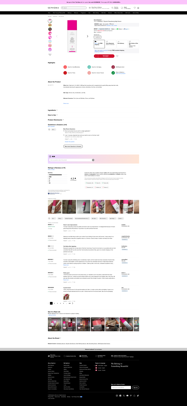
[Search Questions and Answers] (49, 129)
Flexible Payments (83, 385)
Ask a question (106, 24)
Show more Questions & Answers (73, 146)
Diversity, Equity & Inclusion (53, 383)
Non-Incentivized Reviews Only (81, 218)
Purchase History (67, 373)
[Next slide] (87, 36)
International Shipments (84, 375)
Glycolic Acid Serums (71, 343)
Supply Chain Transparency (53, 373)
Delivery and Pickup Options (85, 369)
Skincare (76, 13)
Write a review (51, 169)
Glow (112, 25)
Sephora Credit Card (68, 367)
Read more (66, 265)
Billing (80, 373)
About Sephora (51, 365)
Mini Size (104, 13)
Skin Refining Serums (81, 343)
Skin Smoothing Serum (92, 343)
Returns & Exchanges (83, 367)
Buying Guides (82, 377)
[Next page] (72, 303)
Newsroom (50, 367)
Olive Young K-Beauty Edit (59, 13)
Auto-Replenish (67, 379)
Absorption (108, 25)
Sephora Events (51, 377)
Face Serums (61, 16)
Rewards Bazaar (67, 383)
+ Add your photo (52, 315)
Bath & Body (96, 13)
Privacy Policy (50, 396)
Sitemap (68, 396)
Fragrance (83, 13)
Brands (110, 13)
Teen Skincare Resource (84, 389)
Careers (49, 369)
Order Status (66, 371)
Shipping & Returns (99, 51)
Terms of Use (57, 396)
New (49, 13)
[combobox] (74, 8)
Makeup (69, 13)
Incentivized (57, 212)
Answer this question (70, 141)
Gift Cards (127, 13)
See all (50, 54)
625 (70, 303)
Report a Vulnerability (52, 389)
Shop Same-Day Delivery (69, 389)
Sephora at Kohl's (82, 381)
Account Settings (67, 375)
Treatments (55, 16)
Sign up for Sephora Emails (118, 384)
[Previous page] (48, 303)
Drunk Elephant (98, 20)
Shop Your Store (67, 387)
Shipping (81, 371)
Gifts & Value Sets (118, 13)
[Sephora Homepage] (53, 8)
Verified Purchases (68, 218)
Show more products (120, 73)
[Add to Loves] (117, 56)
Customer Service (83, 365)
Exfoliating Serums (61, 343)
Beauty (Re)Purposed (52, 387)
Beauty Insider (66, 365)
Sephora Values (51, 371)
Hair (89, 13)
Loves (65, 385)
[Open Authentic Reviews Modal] (60, 193)
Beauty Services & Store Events (70, 377)
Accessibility (81, 387)
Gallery (65, 369)
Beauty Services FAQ (83, 379)
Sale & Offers (136, 13)
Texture (115, 25)
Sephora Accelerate (52, 385)
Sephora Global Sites (52, 381)
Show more (66, 103)
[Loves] (134, 8)
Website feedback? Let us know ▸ (93, 349)
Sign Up (136, 387)
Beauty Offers (66, 381)
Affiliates (49, 375)
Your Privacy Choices (76, 396)
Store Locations (82, 383)
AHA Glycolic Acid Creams (104, 343)
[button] (115, 29)
